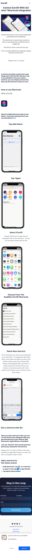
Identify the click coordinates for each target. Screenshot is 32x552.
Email (2, 502)
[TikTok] (19, 523)
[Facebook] (12, 523)
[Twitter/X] (15, 523)
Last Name (19, 495)
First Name (3, 495)
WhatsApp (16, 531)
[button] (16, 461)
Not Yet (12, 548)
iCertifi (4, 3)
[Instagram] (17, 523)
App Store (16, 529)
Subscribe (24, 548)
